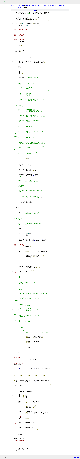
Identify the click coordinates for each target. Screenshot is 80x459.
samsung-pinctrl (39, 5)
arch (14, 7)
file (35, 10)
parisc (17, 7)
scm (20, 5)
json (78, 457)
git (30, 5)
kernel (12, 5)
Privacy (10, 457)
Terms (13, 457)
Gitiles (7, 457)
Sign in (77, 1)
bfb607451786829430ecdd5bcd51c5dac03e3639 (56, 5)
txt (75, 457)
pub (16, 5)
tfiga (33, 5)
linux (23, 5)
